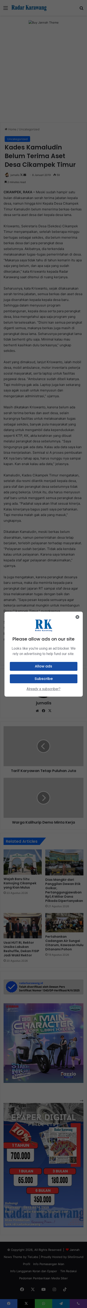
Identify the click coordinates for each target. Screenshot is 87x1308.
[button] (43, 666)
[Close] (77, 617)
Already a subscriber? (43, 689)
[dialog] (43, 654)
